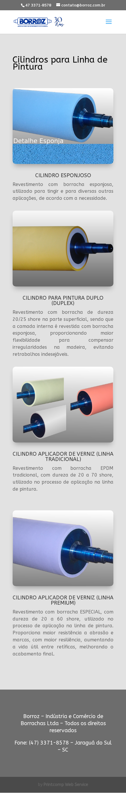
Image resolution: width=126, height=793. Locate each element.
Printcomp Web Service (66, 784)
